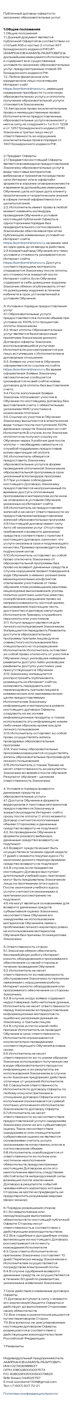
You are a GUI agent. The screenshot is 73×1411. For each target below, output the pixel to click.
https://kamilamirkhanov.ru (24, 88)
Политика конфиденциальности (30, 1393)
